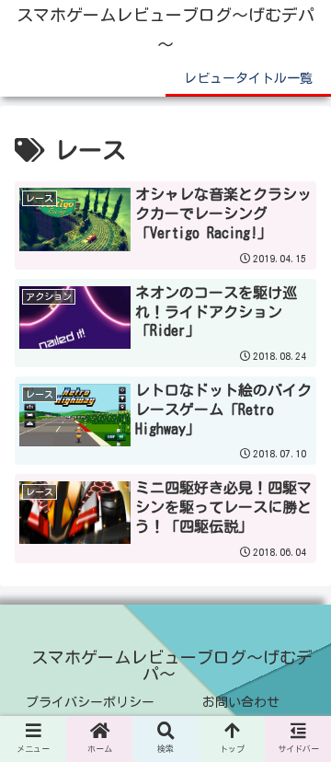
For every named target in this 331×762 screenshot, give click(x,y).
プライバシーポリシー (90, 702)
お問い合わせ (241, 702)
